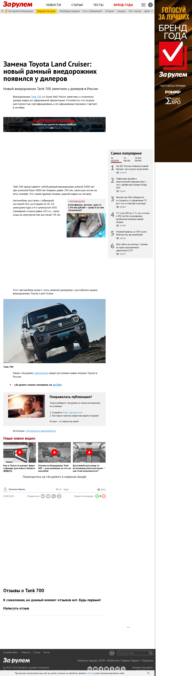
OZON (41, 127)
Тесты (98, 5)
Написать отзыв (16, 608)
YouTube (57, 384)
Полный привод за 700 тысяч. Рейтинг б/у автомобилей (131, 233)
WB (47, 127)
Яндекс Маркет (63, 127)
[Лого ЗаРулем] (17, 4)
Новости (53, 5)
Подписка (147, 660)
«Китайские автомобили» (41, 431)
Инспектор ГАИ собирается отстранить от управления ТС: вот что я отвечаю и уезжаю (131, 200)
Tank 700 (36, 96)
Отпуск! (109, 11)
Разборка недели (70, 11)
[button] (148, 673)
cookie (89, 673)
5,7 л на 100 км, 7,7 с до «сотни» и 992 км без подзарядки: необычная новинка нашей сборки (133, 217)
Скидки (121, 11)
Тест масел (134, 11)
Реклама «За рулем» (142, 667)
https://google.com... (73, 412)
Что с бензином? (92, 11)
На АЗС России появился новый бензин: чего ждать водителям (132, 167)
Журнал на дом (46, 11)
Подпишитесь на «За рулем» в (54, 476)
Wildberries (113, 660)
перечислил (41, 373)
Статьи (77, 5)
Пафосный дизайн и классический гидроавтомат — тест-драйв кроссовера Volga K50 (132, 183)
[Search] (150, 653)
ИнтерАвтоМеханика (20, 11)
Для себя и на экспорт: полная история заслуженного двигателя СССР (131, 247)
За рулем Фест (10, 652)
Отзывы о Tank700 (23, 590)
